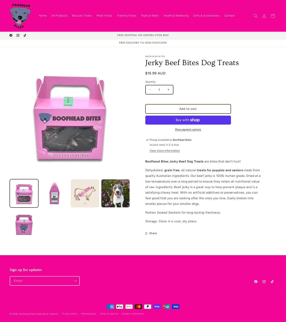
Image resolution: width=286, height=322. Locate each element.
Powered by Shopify (47, 314)
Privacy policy (69, 313)
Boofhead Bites (27, 314)
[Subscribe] (75, 281)
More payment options (188, 129)
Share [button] (153, 233)
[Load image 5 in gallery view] (24, 223)
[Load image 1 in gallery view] (24, 193)
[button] (255, 16)
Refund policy (88, 313)
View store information (165, 150)
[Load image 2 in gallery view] (54, 193)
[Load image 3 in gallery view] (85, 193)
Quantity (150, 81)
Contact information (133, 313)
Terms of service (109, 313)
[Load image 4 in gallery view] (115, 193)
